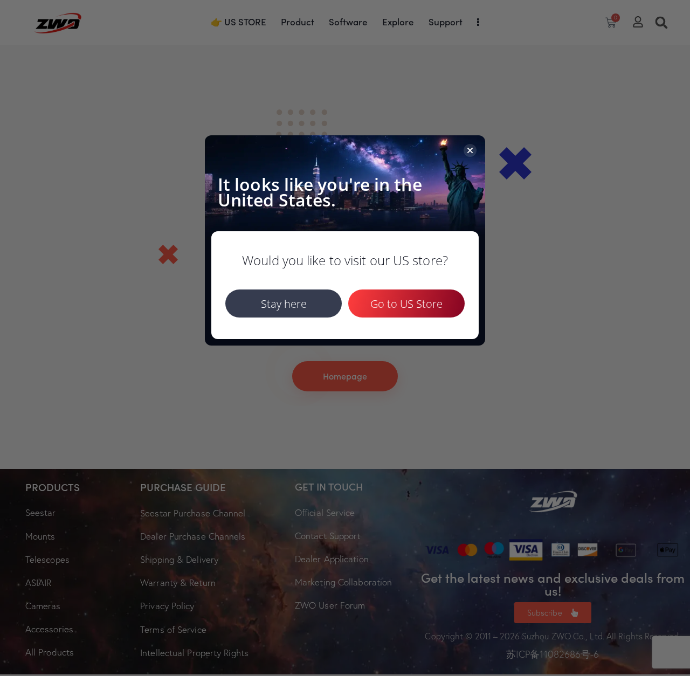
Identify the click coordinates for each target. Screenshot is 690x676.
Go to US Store (406, 303)
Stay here (284, 303)
